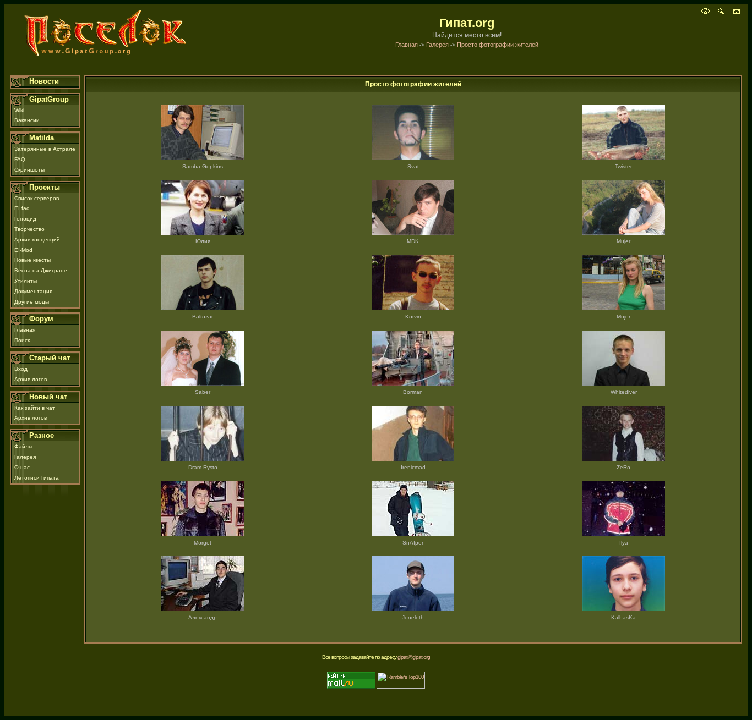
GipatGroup (49, 99)
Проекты (44, 187)
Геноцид (25, 219)
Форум (41, 319)
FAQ (19, 159)
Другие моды (31, 302)
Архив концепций (37, 240)
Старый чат (49, 358)
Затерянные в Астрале (44, 149)
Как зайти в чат (34, 408)
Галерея (437, 44)
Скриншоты (29, 170)
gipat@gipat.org (413, 657)
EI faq (22, 208)
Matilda (41, 138)
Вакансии (27, 120)
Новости (44, 81)
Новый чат (48, 397)
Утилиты (25, 281)
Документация (33, 291)
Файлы (23, 446)
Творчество (29, 229)
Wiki (19, 110)
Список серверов (36, 198)
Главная (406, 44)
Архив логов (30, 379)
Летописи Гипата (36, 478)
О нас (22, 467)
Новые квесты (32, 260)
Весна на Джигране (40, 270)
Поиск (22, 340)
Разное (41, 435)
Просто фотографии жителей (497, 44)
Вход (21, 369)
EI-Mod (23, 250)
